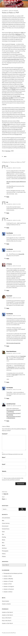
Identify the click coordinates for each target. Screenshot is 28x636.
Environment (5, 526)
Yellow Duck (13, 87)
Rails (22, 32)
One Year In (10, 612)
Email (4, 464)
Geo (3, 534)
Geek (5, 156)
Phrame (6, 87)
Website (4, 471)
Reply (7, 196)
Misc (3, 542)
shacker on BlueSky (8, 578)
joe (7, 166)
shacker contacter (6, 604)
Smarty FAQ (21, 254)
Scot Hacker (9, 233)
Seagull (22, 86)
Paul (3, 620)
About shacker (5, 601)
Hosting (4, 537)
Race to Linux (11, 367)
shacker (15, 10)
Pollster (4, 556)
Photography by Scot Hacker (10, 573)
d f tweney (9, 264)
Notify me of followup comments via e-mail (12, 454)
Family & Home (5, 528)
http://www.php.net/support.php (13, 343)
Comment (5, 433)
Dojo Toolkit (15, 374)
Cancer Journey (6, 523)
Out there (4, 548)
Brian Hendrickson (11, 351)
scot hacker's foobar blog (10, 3)
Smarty (13, 89)
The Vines (7, 151)
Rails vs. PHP (6, 124)
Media (3, 539)
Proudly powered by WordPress (9, 632)
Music (3, 545)
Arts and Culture (6, 517)
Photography (5, 551)
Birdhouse (18, 34)
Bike (3, 520)
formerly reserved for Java (12, 59)
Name (4, 457)
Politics (4, 553)
